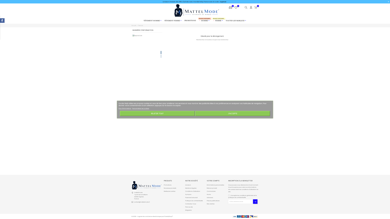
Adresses (210, 198)
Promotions (190, 20)
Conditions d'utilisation (192, 191)
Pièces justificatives (213, 201)
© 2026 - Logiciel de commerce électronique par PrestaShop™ (152, 216)
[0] (255, 7)
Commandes (211, 191)
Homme (204, 20)
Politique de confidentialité (194, 201)
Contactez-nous (190, 204)
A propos (188, 194)
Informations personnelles (215, 185)
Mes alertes (210, 204)
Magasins (188, 210)
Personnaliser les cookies (140, 108)
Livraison (188, 185)
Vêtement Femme (173, 20)
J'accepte (232, 113)
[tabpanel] (147, 54)
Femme (218, 20)
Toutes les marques (236, 20)
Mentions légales (191, 188)
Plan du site (189, 207)
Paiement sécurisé (191, 198)
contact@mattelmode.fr (142, 202)
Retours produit (212, 188)
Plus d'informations (125, 108)
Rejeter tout (157, 113)
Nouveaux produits (170, 188)
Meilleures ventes (169, 191)
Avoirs (209, 194)
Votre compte (213, 181)
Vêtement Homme (153, 20)
